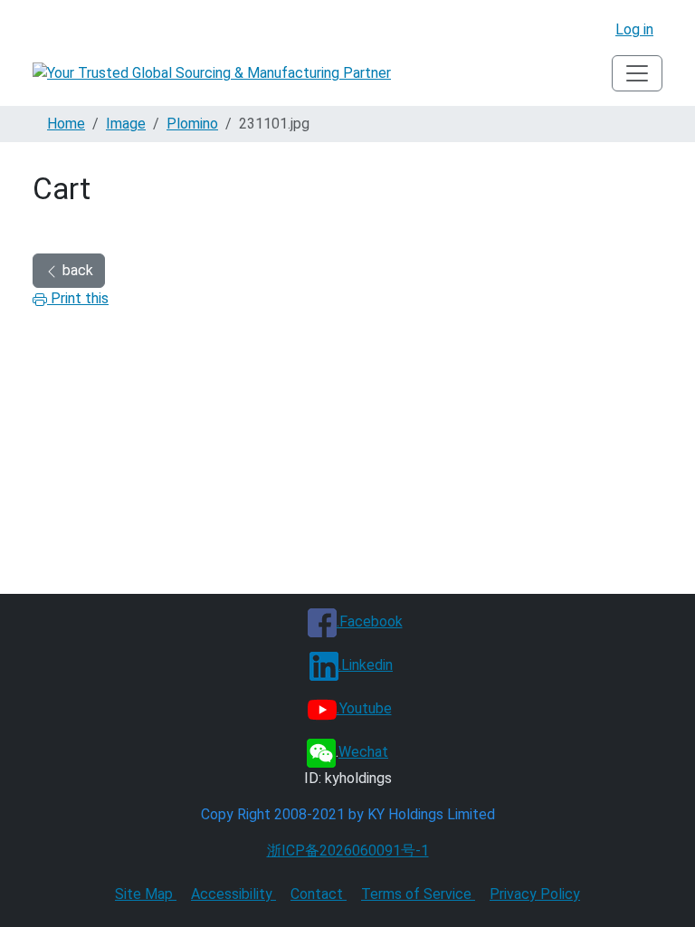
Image (126, 123)
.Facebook (370, 621)
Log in (634, 29)
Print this (78, 298)
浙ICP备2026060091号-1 (348, 850)
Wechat (363, 751)
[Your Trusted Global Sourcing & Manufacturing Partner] (212, 73)
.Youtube (364, 708)
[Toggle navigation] (637, 73)
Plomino (192, 123)
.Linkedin (365, 665)
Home (66, 123)
